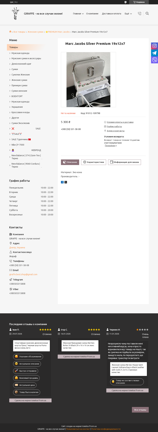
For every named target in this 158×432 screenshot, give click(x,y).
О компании (92, 13)
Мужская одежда (20, 53)
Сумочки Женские (21, 74)
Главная (77, 13)
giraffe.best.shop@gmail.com (23, 274)
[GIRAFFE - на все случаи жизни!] (15, 13)
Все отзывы (140, 410)
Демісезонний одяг (21, 64)
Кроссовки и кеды (21, 112)
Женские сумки (35, 32)
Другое (15, 117)
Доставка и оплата (111, 13)
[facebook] (62, 182)
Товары (13, 47)
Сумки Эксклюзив (21, 123)
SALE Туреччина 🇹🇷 (21, 139)
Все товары (19, 32)
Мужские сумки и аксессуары (26, 58)
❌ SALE (26, 128)
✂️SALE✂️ (17, 134)
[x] (65, 182)
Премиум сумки (19, 85)
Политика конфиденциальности (106, 429)
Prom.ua (93, 426)
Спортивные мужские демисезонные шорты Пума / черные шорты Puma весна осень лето (31, 345)
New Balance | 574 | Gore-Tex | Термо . (27, 157)
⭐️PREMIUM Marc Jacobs (57, 32)
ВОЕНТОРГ (17, 96)
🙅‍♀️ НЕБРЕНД (26, 150)
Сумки (15, 69)
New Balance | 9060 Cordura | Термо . (27, 165)
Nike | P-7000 (18, 145)
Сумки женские (19, 91)
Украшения (17, 107)
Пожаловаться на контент (78, 429)
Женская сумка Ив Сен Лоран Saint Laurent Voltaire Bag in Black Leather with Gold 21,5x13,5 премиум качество (128, 368)
